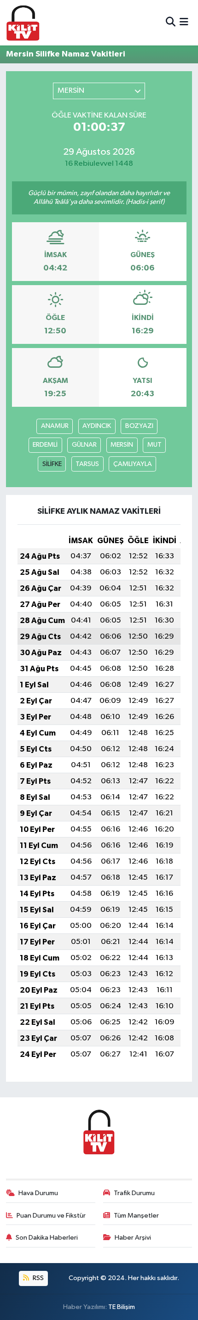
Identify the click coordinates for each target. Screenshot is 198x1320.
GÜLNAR (84, 444)
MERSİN (122, 444)
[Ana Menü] (184, 23)
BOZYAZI (139, 425)
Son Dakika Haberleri (47, 1237)
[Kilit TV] (23, 23)
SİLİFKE (52, 464)
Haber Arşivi (133, 1237)
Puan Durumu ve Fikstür (51, 1215)
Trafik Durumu (134, 1193)
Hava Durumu (38, 1193)
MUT (154, 444)
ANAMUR (55, 425)
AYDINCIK (96, 425)
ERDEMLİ (45, 444)
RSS (37, 1278)
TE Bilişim (121, 1306)
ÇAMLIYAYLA (132, 464)
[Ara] (170, 23)
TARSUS (87, 464)
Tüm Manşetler (136, 1215)
